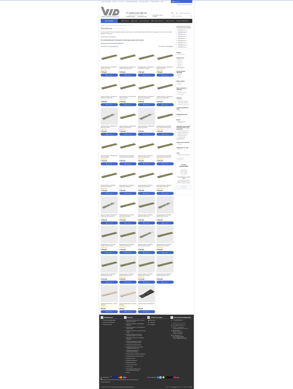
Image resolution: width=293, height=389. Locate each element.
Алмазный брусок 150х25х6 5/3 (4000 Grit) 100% (146, 126)
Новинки (126, 21)
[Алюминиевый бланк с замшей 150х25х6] (127, 293)
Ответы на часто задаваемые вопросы (112, 43)
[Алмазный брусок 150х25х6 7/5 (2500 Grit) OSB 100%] (127, 116)
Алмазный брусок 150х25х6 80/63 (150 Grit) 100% (164, 215)
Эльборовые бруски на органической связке (132, 351)
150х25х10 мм (182, 36)
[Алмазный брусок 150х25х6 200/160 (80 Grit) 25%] (146, 264)
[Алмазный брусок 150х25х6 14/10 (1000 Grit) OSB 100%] (127, 145)
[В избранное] (116, 49)
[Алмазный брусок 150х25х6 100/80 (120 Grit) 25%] (127, 234)
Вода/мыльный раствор (184, 154)
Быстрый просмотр (109, 63)
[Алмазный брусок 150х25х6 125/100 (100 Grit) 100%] (146, 234)
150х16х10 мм (182, 34)
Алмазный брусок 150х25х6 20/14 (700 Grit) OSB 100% (164, 156)
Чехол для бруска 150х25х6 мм (146, 303)
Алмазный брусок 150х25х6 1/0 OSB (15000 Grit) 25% (146, 67)
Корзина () (177, 1)
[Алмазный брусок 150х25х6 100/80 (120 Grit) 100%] (109, 234)
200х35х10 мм (182, 45)
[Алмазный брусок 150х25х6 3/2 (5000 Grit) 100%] (165, 57)
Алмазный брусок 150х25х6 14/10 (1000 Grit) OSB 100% (126, 156)
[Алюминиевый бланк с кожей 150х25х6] (109, 293)
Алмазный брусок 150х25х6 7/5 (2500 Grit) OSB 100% (127, 126)
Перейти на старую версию (184, 4)
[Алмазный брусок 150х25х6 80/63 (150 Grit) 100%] (165, 204)
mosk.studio (174, 386)
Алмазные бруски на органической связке (183, 27)
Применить (180, 158)
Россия (180, 144)
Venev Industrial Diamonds (181, 122)
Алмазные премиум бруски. (133, 344)
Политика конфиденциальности (126, 386)
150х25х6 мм (182, 32)
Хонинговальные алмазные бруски (135, 354)
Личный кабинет (154, 1)
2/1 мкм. (180, 61)
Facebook (152, 322)
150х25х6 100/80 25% (183, 133)
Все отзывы (184, 186)
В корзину (109, 75)
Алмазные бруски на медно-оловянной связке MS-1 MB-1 (134, 335)
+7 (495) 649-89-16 (136, 13)
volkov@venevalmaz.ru (179, 325)
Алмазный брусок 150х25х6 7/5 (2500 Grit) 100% (109, 126)
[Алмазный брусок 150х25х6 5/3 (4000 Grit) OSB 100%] (165, 86)
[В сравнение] (116, 53)
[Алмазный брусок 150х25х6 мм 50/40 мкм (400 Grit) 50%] (109, 204)
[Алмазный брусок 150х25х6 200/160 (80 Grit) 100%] (127, 264)
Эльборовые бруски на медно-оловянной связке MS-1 (134, 347)
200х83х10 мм (182, 47)
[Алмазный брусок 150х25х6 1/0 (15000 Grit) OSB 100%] (127, 57)
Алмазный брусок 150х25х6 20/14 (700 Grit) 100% (145, 156)
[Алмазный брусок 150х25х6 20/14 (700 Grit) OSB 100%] (165, 145)
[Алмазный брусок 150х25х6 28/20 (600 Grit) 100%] (127, 175)
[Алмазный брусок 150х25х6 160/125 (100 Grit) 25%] (109, 264)
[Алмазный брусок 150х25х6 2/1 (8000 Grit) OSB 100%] (146, 86)
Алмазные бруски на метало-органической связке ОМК (134, 342)
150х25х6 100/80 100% (183, 132)
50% (179, 75)
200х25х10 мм (182, 42)
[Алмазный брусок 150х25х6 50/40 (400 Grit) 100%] (165, 175)
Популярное (145, 21)
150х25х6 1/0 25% (182, 137)
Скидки (135, 21)
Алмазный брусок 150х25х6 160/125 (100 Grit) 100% (164, 245)
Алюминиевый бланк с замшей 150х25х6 (127, 304)
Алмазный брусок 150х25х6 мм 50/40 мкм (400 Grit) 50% (109, 215)
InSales (190, 386)
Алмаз (180, 99)
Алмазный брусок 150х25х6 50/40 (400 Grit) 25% (126, 215)
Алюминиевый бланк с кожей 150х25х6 (109, 304)
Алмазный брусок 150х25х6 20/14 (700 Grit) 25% (108, 186)
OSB (179, 84)
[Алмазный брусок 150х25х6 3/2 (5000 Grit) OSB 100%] (109, 86)
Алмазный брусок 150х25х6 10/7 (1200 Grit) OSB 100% (164, 126)
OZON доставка (107, 324)
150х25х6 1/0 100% (182, 135)
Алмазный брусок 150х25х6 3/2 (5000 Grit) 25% (127, 97)
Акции (128, 372)
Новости (114, 1)
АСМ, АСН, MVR (182, 92)
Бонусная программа (109, 322)
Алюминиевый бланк (183, 130)
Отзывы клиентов (158, 21)
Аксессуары (129, 366)
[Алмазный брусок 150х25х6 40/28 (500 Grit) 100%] (146, 175)
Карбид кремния (131, 362)
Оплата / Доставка (106, 1)
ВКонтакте (153, 320)
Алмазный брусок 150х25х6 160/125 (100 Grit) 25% (108, 274)
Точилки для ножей (131, 364)
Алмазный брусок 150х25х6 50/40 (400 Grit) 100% (164, 186)
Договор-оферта (144, 1)
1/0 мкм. (180, 59)
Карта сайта (115, 386)
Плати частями (170, 21)
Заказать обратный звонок (179, 322)
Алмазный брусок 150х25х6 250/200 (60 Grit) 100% (164, 274)
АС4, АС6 (181, 94)
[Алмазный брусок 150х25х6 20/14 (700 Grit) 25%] (109, 175)
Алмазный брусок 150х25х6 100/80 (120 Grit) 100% (108, 245)
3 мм (180, 110)
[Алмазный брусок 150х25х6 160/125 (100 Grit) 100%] (165, 234)
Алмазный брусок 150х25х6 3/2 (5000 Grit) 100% (165, 67)
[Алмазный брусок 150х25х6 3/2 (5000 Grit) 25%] (127, 86)
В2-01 (180, 82)
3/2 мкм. (180, 62)
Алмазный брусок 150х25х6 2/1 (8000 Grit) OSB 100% (146, 97)
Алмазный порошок (131, 360)
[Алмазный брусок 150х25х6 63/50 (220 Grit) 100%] (146, 204)
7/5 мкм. (180, 65)
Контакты (121, 1)
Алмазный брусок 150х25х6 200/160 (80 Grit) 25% (145, 274)
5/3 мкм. (180, 64)
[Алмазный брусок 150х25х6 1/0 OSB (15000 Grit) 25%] (146, 57)
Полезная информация (131, 1)
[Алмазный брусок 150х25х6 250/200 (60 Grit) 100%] (165, 264)
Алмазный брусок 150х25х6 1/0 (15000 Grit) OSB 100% (127, 67)
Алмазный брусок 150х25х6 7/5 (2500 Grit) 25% (109, 156)
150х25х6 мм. (181, 54)
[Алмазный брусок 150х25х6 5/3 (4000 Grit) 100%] (146, 116)
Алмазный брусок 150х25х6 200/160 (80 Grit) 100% (126, 274)
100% (180, 74)
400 (179, 149)
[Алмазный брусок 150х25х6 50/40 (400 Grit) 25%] (127, 204)
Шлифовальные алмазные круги (135, 356)
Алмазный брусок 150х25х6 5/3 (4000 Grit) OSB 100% (165, 97)
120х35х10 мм (182, 30)
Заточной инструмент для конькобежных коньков (133, 369)
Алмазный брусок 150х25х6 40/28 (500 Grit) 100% (145, 186)
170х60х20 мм (182, 40)
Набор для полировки (184, 104)
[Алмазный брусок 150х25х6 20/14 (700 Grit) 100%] (146, 145)
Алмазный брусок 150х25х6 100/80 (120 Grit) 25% (126, 245)
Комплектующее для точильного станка (183, 102)
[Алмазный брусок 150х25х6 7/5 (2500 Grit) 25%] (109, 145)
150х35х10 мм (182, 38)
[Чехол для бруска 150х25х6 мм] (146, 293)
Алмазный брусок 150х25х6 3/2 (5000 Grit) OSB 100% (109, 97)
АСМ (180, 91)
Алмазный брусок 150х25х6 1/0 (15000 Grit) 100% (109, 67)
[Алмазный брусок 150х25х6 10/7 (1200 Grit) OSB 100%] (165, 116)
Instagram (152, 324)
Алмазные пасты (130, 358)
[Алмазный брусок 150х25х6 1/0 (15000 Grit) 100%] (109, 57)
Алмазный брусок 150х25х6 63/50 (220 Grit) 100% (145, 215)
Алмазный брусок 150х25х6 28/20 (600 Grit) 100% (126, 186)
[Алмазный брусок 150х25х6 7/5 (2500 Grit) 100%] (109, 116)
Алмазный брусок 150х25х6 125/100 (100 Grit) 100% (145, 245)
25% (179, 77)
